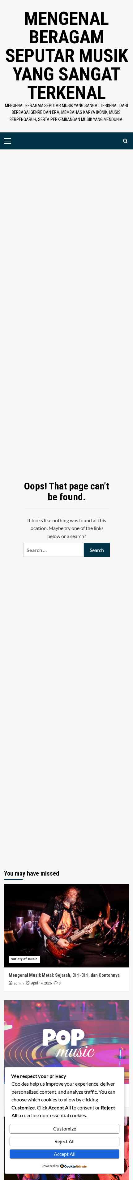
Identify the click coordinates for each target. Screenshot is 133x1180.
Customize (64, 1128)
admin (19, 983)
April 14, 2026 (41, 983)
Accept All (64, 1154)
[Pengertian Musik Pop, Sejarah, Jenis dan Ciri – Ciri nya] (66, 1042)
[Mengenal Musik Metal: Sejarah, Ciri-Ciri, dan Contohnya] (66, 925)
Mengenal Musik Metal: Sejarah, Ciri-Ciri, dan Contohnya (64, 975)
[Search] (125, 141)
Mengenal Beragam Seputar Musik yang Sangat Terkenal (66, 55)
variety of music (24, 959)
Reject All (64, 1141)
